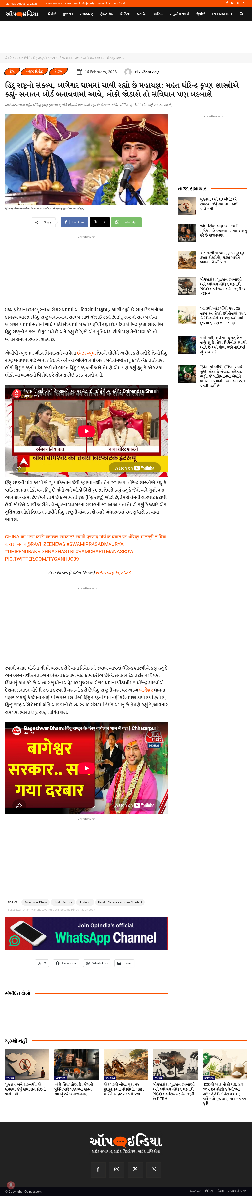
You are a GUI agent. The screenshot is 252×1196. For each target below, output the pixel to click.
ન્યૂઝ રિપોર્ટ (23, 58)
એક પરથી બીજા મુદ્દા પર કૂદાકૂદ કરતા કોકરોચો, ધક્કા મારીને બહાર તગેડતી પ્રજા (222, 257)
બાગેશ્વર (146, 690)
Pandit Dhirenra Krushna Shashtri (120, 902)
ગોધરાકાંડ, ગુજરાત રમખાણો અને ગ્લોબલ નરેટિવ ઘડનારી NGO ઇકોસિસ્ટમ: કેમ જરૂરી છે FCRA (222, 287)
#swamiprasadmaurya (95, 544)
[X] (238, 3)
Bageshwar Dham (35, 902)
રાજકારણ (60, 1077)
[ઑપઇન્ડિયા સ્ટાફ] (128, 72)
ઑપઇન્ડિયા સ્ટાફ (146, 71)
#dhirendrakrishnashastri (39, 551)
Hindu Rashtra (63, 902)
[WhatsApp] (244, 3)
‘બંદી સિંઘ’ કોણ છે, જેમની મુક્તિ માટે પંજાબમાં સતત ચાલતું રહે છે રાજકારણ (223, 230)
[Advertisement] (86, 625)
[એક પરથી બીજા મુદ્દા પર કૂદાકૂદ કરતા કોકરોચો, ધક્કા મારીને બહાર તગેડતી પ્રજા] (187, 260)
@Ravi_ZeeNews (45, 544)
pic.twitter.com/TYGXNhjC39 (42, 559)
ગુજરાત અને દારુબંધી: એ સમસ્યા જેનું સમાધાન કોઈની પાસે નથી (220, 204)
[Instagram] (233, 3)
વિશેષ (58, 71)
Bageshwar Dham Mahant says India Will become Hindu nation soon (51, 909)
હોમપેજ (9, 58)
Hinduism (85, 902)
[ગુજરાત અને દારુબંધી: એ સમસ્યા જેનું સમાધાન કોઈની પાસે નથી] (187, 206)
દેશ (12, 71)
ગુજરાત (10, 1077)
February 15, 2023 (113, 572)
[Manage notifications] (11, 1185)
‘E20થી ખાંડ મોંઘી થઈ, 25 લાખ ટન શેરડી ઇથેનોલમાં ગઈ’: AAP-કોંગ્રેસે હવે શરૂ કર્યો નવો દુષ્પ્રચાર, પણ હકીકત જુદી (223, 316)
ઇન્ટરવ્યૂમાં (86, 353)
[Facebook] (227, 3)
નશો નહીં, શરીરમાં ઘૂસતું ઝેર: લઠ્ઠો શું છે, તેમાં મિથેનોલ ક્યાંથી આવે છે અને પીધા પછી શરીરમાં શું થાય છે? (223, 345)
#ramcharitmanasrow (105, 551)
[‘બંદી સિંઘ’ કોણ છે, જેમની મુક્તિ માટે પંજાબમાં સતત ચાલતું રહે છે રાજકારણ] (187, 233)
